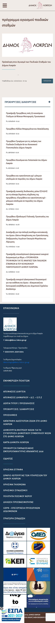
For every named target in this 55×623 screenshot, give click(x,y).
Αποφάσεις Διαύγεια (14, 392)
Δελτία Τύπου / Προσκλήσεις (19, 403)
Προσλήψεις (10, 415)
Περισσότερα (47, 81)
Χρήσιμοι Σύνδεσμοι (15, 490)
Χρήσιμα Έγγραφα (13, 470)
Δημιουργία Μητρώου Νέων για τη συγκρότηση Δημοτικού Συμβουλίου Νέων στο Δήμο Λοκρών (27, 433)
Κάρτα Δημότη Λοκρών (16, 442)
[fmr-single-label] (15, 534)
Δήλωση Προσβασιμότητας (18, 502)
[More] (49, 102)
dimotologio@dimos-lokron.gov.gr (16, 362)
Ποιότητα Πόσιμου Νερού (17, 496)
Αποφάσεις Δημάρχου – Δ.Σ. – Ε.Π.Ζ (22, 397)
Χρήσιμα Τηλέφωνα (14, 484)
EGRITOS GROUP (26, 617)
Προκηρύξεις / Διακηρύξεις (18, 409)
